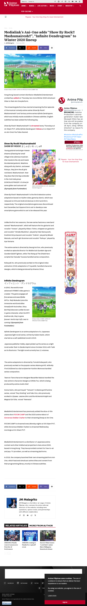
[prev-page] (5, 553)
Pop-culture (26, 11)
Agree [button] (65, 602)
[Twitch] (65, 1)
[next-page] (9, 553)
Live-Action (41, 6)
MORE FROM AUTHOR (41, 525)
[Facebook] (55, 1)
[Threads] (79, 1)
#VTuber (77, 137)
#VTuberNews (70, 139)
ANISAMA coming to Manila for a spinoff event (29, 545)
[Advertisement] (30, 471)
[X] (69, 1)
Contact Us (31, 1)
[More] (52, 48)
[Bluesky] (76, 1)
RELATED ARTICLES (16, 525)
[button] (80, 6)
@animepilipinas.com (78, 102)
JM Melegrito (10, 43)
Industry (68, 6)
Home (5, 28)
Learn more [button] (52, 595)
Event (60, 6)
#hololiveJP (69, 137)
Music (52, 6)
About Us (24, 1)
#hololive (68, 134)
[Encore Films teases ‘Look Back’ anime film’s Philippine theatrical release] (48, 535)
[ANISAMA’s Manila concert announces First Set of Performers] (12, 535)
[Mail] (28, 515)
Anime (23, 6)
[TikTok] (62, 1)
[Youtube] (72, 1)
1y (83, 110)
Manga (31, 6)
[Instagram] (58, 1)
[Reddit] (32, 515)
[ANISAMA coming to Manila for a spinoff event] (30, 535)
